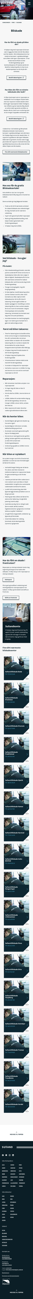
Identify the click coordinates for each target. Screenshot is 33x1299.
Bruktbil (4, 1236)
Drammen (4, 1177)
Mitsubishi (13, 1202)
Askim (3, 1168)
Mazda (4, 1220)
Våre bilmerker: (7, 1192)
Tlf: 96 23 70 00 (10, 1080)
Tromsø (21, 1180)
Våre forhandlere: (7, 1161)
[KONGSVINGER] (6, 3)
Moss (20, 1164)
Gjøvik (4, 1186)
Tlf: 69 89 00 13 (10, 863)
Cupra (3, 1202)
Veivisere (4, 1245)
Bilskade (4, 1233)
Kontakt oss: (6, 1251)
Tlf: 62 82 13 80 (10, 891)
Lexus (3, 1217)
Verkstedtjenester (7, 1239)
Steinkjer (21, 1177)
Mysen (20, 1168)
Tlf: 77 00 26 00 (10, 835)
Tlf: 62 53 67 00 (10, 809)
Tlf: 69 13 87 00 (10, 1000)
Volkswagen (13, 1214)
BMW (3, 1199)
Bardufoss (5, 1171)
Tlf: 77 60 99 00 (10, 1052)
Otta (20, 1171)
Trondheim (22, 1183)
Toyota (12, 1211)
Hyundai (4, 1211)
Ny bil (3, 1230)
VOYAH (12, 1217)
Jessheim (12, 1174)
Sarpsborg (22, 1174)
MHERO (12, 1196)
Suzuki (12, 1208)
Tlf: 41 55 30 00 (10, 1026)
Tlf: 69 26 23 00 (10, 945)
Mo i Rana (12, 1186)
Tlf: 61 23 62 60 (9, 972)
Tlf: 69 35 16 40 (10, 756)
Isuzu (3, 1214)
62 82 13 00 (9, 1268)
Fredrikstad (5, 1183)
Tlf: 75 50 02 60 (10, 674)
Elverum (4, 1180)
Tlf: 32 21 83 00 (10, 702)
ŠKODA (12, 1205)
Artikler (4, 1242)
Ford (13, 22)
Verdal (21, 1186)
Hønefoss (13, 1171)
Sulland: (4, 1226)
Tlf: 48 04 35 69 (10, 783)
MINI (11, 1199)
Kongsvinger (6, 22)
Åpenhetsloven (5, 1272)
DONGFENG (4, 1205)
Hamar (12, 1164)
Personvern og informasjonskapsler (10, 1276)
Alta (3, 1164)
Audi (3, 1196)
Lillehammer (14, 1183)
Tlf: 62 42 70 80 (10, 728)
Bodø (3, 1174)
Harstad (12, 1168)
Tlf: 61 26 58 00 (10, 919)
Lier (11, 1180)
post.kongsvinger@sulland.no (14, 1269)
